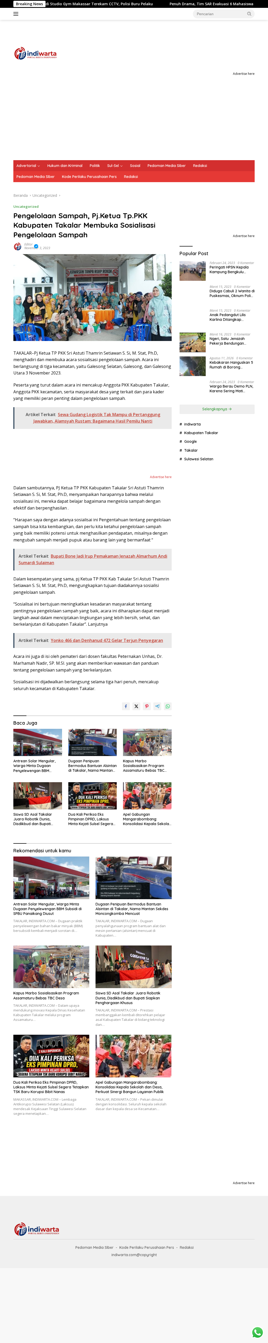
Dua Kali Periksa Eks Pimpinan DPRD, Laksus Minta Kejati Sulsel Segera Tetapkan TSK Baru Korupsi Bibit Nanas (92, 819)
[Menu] (16, 13)
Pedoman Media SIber (35, 176)
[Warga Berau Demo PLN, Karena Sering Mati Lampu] (193, 390)
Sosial (135, 165)
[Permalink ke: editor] (17, 245)
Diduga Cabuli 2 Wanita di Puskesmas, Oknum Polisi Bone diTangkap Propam (232, 293)
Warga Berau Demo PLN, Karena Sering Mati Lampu (231, 388)
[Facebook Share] (126, 706)
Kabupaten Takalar (201, 432)
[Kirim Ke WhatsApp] (168, 706)
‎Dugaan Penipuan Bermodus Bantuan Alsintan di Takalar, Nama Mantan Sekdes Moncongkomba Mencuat (92, 766)
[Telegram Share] (157, 706)
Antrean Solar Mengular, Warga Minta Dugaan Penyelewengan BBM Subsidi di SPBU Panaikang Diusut (36, 766)
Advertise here (244, 73)
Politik (95, 165)
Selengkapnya (215, 409)
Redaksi (200, 165)
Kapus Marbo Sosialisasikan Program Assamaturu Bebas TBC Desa (143, 766)
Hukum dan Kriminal (64, 165)
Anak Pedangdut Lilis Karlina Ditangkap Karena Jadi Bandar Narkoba (228, 317)
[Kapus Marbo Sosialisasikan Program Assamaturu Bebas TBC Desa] (147, 742)
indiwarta (192, 424)
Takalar (191, 450)
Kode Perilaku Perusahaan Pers (89, 176)
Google (190, 441)
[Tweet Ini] (136, 706)
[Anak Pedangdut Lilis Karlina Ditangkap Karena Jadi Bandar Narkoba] (193, 318)
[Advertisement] (134, 121)
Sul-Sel (113, 165)
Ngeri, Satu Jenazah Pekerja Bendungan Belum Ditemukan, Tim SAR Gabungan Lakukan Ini (231, 341)
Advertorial (26, 165)
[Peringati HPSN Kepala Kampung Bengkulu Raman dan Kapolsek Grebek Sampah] (193, 271)
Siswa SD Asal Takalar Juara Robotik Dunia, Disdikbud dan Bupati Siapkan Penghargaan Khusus (32, 819)
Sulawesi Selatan (198, 459)
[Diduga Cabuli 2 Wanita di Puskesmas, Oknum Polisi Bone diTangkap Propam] (193, 295)
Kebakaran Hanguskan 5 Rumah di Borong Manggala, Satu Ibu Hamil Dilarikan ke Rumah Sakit (232, 365)
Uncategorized (26, 206)
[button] (249, 13)
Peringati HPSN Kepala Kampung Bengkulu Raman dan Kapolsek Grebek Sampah (229, 269)
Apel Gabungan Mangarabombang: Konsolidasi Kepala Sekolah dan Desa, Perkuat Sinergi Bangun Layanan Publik (147, 819)
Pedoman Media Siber (167, 165)
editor (28, 244)
